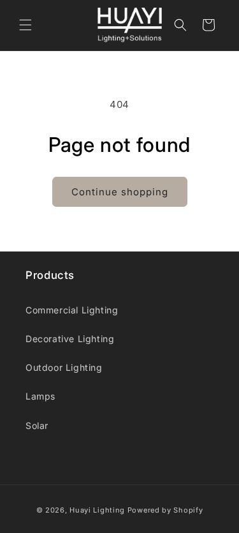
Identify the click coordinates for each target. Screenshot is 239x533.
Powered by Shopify (165, 510)
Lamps (40, 396)
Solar (36, 425)
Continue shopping (119, 192)
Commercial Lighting (71, 309)
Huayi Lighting (97, 510)
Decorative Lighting (69, 338)
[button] (25, 25)
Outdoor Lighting (64, 367)
